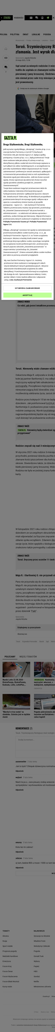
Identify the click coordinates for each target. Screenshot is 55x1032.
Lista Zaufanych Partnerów (20, 280)
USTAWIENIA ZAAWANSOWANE (27, 288)
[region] (27, 216)
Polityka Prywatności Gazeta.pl (16, 221)
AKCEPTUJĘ (27, 295)
